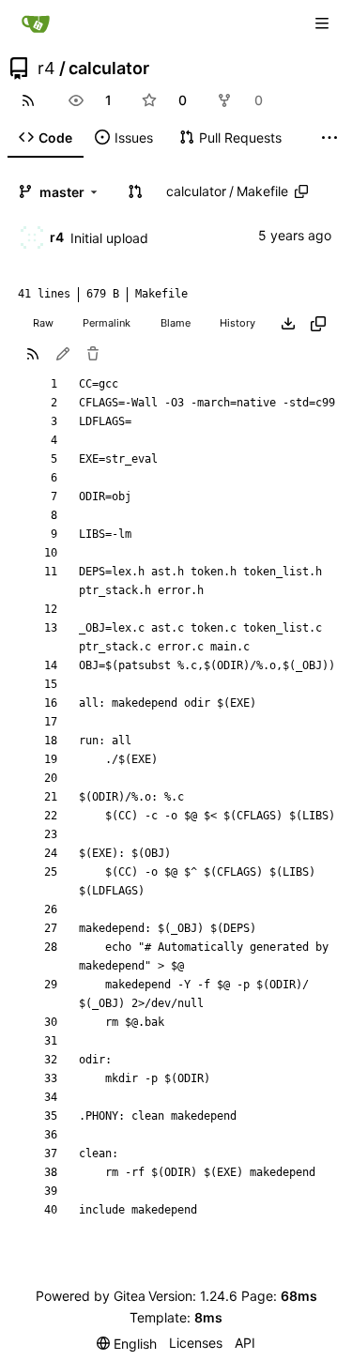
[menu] (127, 1344)
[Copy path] (301, 191)
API (245, 1343)
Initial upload (109, 238)
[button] (135, 191)
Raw (43, 322)
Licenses (195, 1343)
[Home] (35, 23)
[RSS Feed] (28, 100)
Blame (176, 322)
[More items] (329, 138)
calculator (109, 68)
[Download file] (288, 324)
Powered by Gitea (90, 1296)
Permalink (106, 322)
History (237, 322)
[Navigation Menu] (324, 23)
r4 (46, 68)
